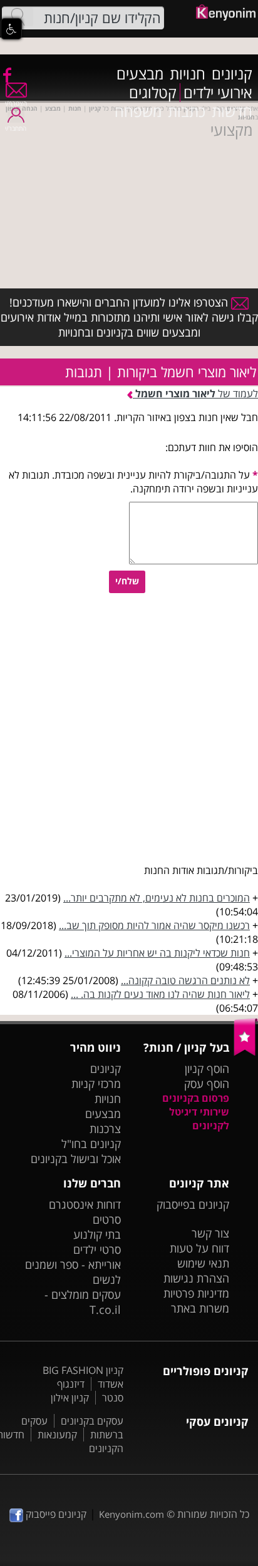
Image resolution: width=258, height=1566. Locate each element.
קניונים (232, 73)
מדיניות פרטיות (196, 1293)
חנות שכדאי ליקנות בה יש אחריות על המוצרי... (157, 953)
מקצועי (231, 130)
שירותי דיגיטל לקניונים (199, 1118)
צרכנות (105, 1128)
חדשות (232, 111)
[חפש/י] (17, 17)
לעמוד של (196, 393)
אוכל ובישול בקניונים (76, 1158)
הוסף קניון (207, 1068)
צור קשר (210, 1233)
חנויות (187, 73)
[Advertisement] (129, 197)
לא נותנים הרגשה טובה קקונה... (185, 980)
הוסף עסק (206, 1083)
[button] (11, 28)
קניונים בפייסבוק (193, 1204)
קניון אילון (70, 1398)
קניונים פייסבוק (54, 1514)
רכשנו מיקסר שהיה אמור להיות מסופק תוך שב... (154, 925)
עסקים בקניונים (92, 1421)
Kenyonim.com (131, 1514)
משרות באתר (200, 1308)
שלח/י (127, 581)
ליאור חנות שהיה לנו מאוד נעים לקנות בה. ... (160, 994)
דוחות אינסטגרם (85, 1204)
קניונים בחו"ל (91, 1143)
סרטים (107, 1219)
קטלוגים (153, 92)
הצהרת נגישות (196, 1278)
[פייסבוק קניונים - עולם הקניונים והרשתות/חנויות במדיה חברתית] (6, 74)
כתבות (186, 111)
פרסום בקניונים (195, 1098)
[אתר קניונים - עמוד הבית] (246, 1053)
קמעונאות (57, 1434)
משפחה (138, 111)
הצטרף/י (16, 103)
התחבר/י (15, 128)
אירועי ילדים (217, 92)
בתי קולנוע (97, 1234)
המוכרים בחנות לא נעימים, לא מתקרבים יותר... (156, 898)
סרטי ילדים (97, 1249)
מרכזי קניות (96, 1083)
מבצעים (139, 73)
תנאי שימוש (203, 1263)
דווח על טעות (199, 1248)
